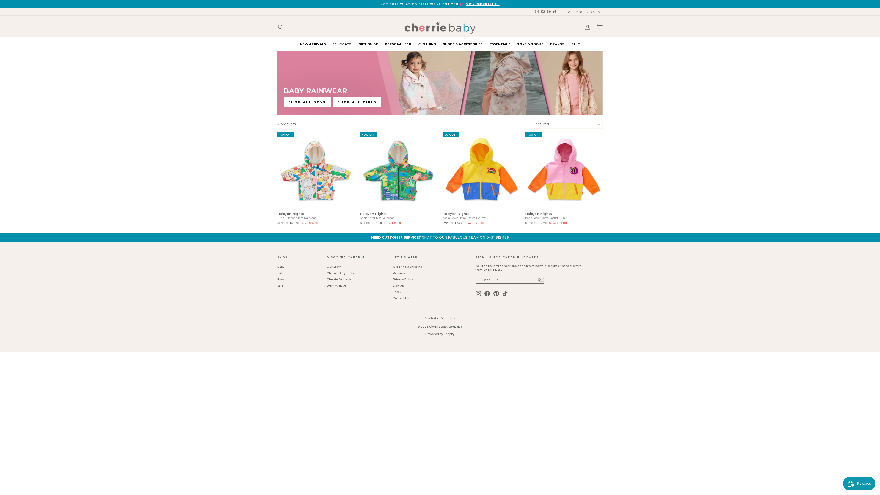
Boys (280, 279)
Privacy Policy (403, 279)
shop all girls (357, 102)
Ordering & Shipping (407, 266)
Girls (280, 273)
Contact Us (401, 298)
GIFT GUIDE (368, 44)
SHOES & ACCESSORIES (463, 44)
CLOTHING (427, 44)
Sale (280, 285)
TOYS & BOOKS (530, 44)
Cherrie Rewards (339, 279)
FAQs (397, 292)
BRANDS (557, 44)
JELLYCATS (342, 44)
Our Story (334, 266)
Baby (280, 266)
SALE (575, 44)
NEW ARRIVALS (313, 44)
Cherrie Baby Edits (340, 273)
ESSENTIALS (500, 44)
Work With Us (336, 285)
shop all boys (307, 102)
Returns (399, 273)
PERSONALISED (398, 44)
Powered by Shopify (439, 334)
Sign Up (398, 285)
